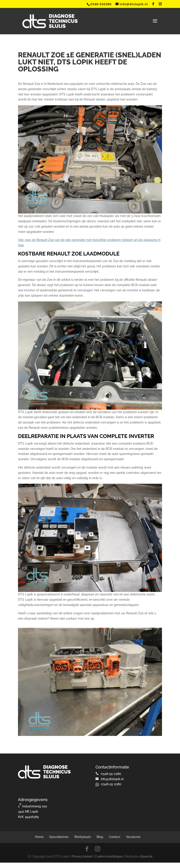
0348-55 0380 (111, 784)
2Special (146, 856)
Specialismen (58, 837)
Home (39, 837)
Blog (100, 837)
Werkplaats (82, 837)
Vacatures (133, 837)
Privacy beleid (82, 856)
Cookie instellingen (108, 856)
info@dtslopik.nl (112, 779)
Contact (114, 837)
